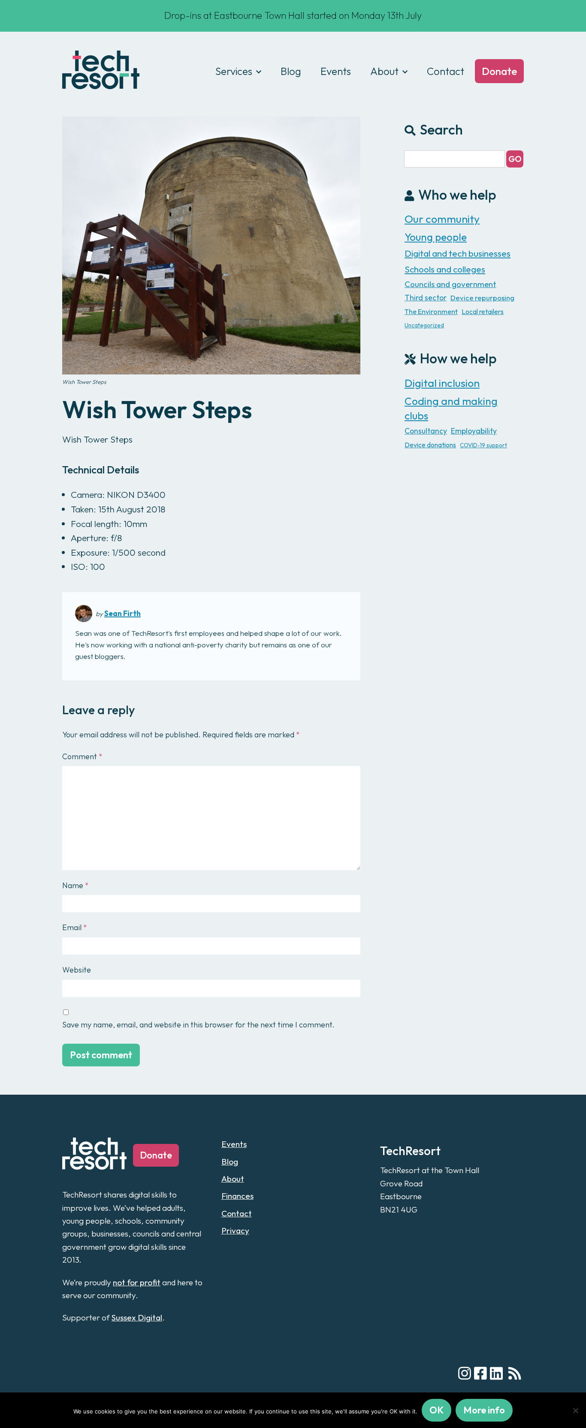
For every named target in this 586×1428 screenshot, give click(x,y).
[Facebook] (480, 1373)
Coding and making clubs (451, 408)
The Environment (431, 311)
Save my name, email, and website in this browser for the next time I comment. (198, 1025)
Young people (436, 237)
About (384, 71)
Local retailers (483, 311)
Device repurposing (482, 297)
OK (436, 1410)
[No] (575, 1410)
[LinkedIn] (496, 1373)
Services (233, 71)
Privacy (235, 1230)
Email (74, 927)
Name (75, 885)
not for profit (136, 1282)
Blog (291, 71)
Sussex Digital (137, 1317)
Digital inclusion (442, 383)
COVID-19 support (483, 445)
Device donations (430, 444)
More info (484, 1410)
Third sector (426, 297)
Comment (82, 756)
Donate (499, 71)
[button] (514, 159)
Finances (237, 1196)
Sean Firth (122, 613)
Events (335, 71)
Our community (442, 219)
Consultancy (426, 431)
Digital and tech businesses (457, 253)
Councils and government (450, 284)
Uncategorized (424, 325)
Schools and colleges (445, 269)
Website (76, 970)
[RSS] (515, 1373)
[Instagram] (464, 1373)
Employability (474, 431)
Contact (445, 71)
